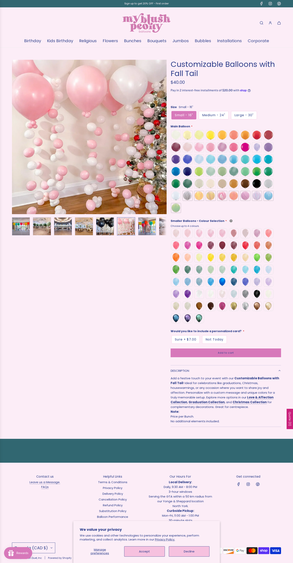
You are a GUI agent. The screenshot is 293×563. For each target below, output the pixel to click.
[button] (15, 137)
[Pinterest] (279, 4)
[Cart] (279, 23)
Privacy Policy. (165, 539)
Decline (189, 551)
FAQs (45, 487)
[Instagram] (270, 4)
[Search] (261, 23)
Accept (144, 551)
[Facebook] (261, 4)
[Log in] (270, 23)
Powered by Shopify (60, 558)
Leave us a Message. (44, 482)
